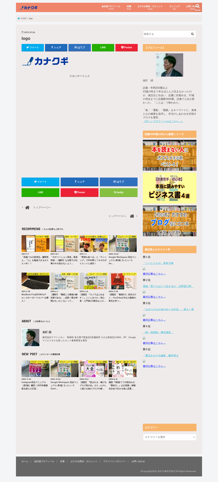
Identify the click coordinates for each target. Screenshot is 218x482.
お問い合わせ (192, 7)
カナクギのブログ (166, 471)
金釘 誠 (46, 332)
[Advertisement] (50, 100)
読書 (129, 7)
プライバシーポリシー (114, 461)
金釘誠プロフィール (111, 7)
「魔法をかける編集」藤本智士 (161, 355)
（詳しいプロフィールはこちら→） (163, 121)
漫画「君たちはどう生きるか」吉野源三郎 (168, 286)
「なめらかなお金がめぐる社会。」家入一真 (168, 309)
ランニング (174, 7)
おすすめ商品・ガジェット (150, 7)
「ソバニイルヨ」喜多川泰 (158, 263)
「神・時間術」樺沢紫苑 (158, 332)
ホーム (25, 461)
